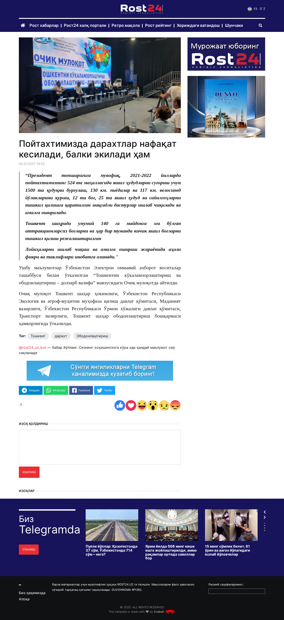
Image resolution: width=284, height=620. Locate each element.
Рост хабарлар (44, 25)
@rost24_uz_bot (32, 347)
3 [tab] (264, 528)
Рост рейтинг (158, 25)
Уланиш (28, 549)
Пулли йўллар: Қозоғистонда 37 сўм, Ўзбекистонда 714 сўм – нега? (111, 550)
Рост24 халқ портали (85, 25)
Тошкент (38, 336)
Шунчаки (234, 25)
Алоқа (24, 599)
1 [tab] (264, 523)
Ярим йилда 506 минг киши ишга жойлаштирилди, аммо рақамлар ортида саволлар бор (171, 552)
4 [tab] (264, 530)
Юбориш (29, 472)
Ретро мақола (126, 25)
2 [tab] (264, 525)
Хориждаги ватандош (198, 25)
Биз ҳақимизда (32, 593)
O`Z (262, 9)
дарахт (61, 336)
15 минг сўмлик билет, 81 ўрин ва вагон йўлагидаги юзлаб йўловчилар (227, 550)
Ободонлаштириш (92, 336)
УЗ (255, 9)
